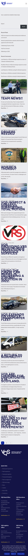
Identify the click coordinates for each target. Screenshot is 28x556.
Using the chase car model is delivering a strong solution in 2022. (12, 276)
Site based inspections (7, 468)
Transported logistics (7, 477)
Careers (4, 488)
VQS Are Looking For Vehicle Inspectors (17, 70)
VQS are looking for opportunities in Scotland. (13, 377)
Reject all (13, 553)
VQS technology (6, 482)
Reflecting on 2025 (5, 51)
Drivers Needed (8, 133)
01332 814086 (4, 511)
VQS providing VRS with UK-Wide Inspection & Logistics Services (14, 249)
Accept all (7, 553)
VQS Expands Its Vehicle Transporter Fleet (13, 317)
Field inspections (6, 471)
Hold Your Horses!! (5, 48)
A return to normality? (11, 356)
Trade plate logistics (6, 474)
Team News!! (12, 98)
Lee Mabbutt (4, 59)
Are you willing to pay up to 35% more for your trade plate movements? (14, 422)
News (3, 485)
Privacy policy (21, 553)
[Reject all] (26, 550)
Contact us (4, 493)
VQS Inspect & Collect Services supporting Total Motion (13, 205)
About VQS (4, 490)
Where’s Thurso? (9, 168)
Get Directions (4, 515)
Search (2, 23)
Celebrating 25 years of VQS (7, 45)
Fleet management (6, 479)
